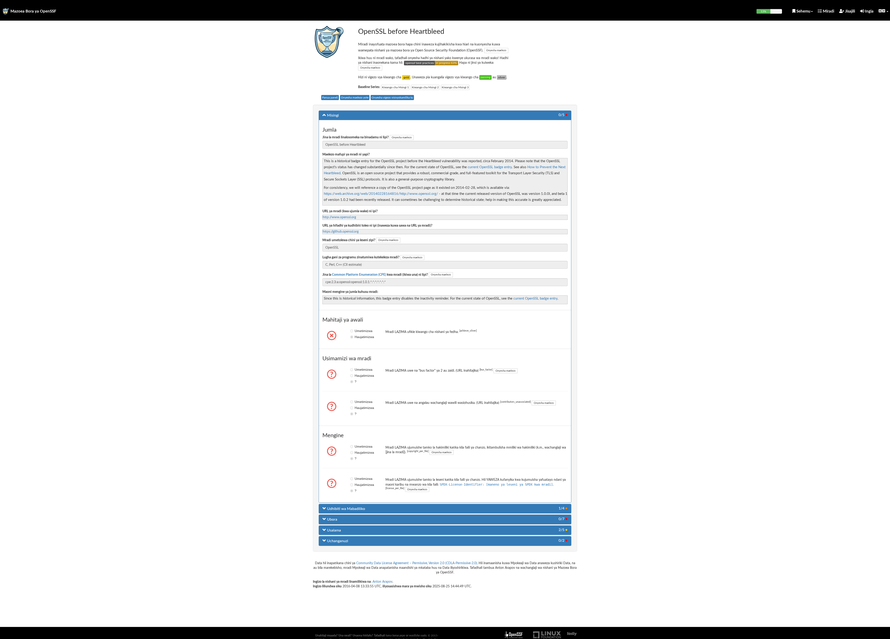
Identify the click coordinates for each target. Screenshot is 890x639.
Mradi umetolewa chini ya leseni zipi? (348, 240)
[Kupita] (485, 77)
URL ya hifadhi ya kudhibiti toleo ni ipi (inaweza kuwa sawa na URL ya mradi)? (377, 225)
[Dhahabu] (406, 77)
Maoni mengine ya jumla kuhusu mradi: (350, 292)
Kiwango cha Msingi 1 (395, 87)
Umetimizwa (358, 331)
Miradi (828, 11)
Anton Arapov (382, 581)
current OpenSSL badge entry (490, 167)
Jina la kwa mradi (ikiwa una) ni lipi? (375, 274)
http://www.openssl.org (339, 217)
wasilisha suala (417, 635)
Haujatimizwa (358, 337)
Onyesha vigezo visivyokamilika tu (392, 97)
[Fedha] (501, 77)
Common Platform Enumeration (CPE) (359, 274)
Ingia (869, 11)
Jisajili (849, 11)
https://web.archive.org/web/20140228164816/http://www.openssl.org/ (381, 194)
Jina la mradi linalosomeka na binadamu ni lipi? (355, 137)
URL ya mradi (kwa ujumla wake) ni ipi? (350, 211)
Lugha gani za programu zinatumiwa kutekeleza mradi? (360, 257)
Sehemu (803, 11)
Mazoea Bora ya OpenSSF (33, 11)
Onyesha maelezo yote (355, 97)
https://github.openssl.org (341, 231)
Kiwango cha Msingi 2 (425, 87)
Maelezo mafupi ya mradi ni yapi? (346, 154)
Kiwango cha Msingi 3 (455, 87)
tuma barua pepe (395, 635)
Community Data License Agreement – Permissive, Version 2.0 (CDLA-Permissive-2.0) (416, 563)
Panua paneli (330, 97)
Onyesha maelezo (496, 50)
